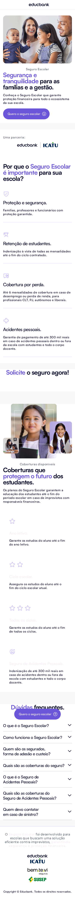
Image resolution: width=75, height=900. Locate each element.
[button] (37, 725)
